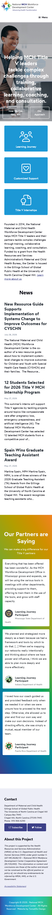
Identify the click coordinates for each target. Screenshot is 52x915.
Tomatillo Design (37, 908)
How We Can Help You (16, 113)
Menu (45, 17)
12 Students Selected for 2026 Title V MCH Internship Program (24, 387)
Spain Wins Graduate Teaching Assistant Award (24, 455)
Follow (38, 827)
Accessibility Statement (15, 886)
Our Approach (40, 113)
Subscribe (17, 827)
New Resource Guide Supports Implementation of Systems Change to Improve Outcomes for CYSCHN (25, 316)
